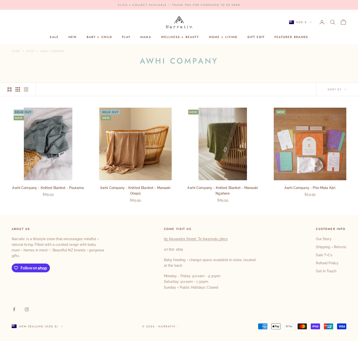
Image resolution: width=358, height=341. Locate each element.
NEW (72, 37)
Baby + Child (99, 37)
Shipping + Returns (331, 247)
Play (126, 37)
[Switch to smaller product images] (18, 89)
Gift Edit (256, 37)
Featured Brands (291, 37)
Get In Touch (326, 271)
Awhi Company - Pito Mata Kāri (309, 188)
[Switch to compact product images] (26, 89)
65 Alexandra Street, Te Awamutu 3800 (196, 239)
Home (16, 51)
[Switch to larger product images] (9, 89)
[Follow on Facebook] (14, 309)
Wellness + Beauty (180, 37)
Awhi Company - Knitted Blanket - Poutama (48, 188)
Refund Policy (327, 263)
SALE (54, 37)
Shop (30, 51)
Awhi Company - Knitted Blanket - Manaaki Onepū (135, 190)
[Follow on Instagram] (26, 309)
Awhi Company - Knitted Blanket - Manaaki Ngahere (222, 190)
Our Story (323, 239)
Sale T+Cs (324, 255)
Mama (145, 37)
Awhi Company (52, 51)
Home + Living (223, 37)
